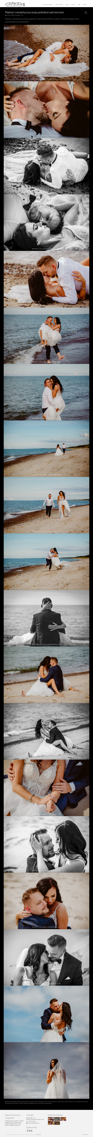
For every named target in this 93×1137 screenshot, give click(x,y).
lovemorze (62, 1101)
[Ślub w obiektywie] (51, 1119)
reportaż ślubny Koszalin (9, 1103)
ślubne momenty (37, 1103)
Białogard (9, 1101)
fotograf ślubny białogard (16, 1101)
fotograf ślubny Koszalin (25, 1101)
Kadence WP (38, 1134)
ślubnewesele (42, 1103)
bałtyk (7, 1101)
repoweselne (16, 1103)
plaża (81, 1101)
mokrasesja (66, 1101)
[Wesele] (51, 1123)
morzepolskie (78, 1101)
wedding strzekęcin (48, 1103)
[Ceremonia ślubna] (63, 1119)
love (55, 1101)
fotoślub (45, 1101)
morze (74, 1101)
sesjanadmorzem (26, 1103)
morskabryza (70, 1101)
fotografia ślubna (41, 1101)
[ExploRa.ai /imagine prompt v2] (57, 1119)
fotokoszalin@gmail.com (33, 1123)
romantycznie (20, 1103)
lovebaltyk (58, 1101)
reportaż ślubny (85, 1101)
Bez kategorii (18, 15)
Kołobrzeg (52, 1101)
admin (9, 15)
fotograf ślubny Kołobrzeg (33, 1101)
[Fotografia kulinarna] (57, 1123)
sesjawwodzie (31, 1103)
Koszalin (49, 1101)
